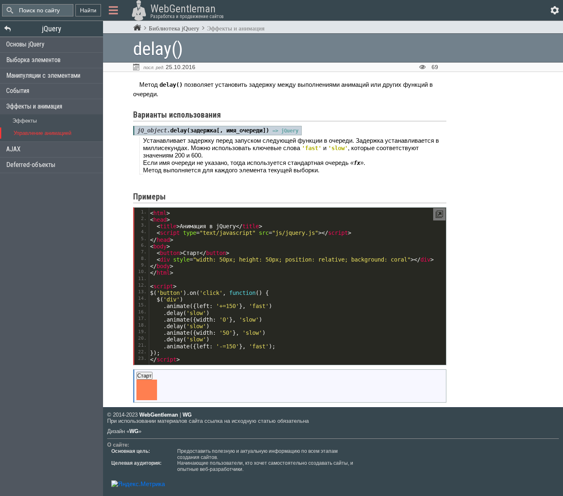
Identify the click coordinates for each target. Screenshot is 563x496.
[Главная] (137, 28)
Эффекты (24, 121)
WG (187, 415)
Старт (144, 376)
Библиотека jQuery (174, 28)
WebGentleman (158, 415)
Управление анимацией (42, 133)
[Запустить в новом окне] (439, 214)
